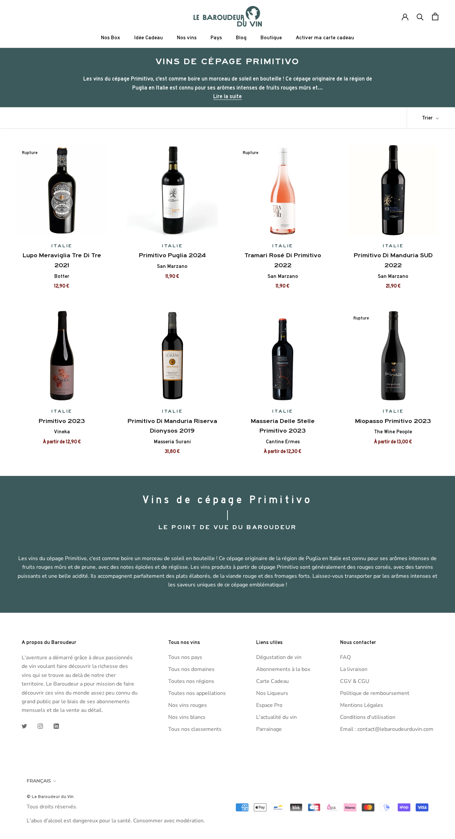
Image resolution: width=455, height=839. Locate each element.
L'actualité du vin (276, 717)
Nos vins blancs (187, 717)
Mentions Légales (361, 705)
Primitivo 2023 (62, 421)
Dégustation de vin (278, 657)
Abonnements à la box (283, 669)
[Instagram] (40, 726)
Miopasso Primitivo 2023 (393, 421)
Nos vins (187, 37)
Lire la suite (227, 96)
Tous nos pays (185, 657)
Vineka (62, 431)
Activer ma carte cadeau (325, 37)
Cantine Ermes (283, 441)
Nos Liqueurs (272, 693)
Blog (241, 37)
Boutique (271, 37)
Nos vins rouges (187, 705)
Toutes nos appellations (197, 693)
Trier (428, 117)
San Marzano (172, 266)
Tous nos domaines (191, 669)
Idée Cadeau (148, 37)
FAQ (345, 657)
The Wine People (393, 431)
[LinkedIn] (56, 726)
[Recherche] (420, 16)
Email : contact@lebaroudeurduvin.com (386, 729)
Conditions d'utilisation (367, 717)
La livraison (353, 669)
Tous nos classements (195, 729)
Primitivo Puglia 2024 (172, 255)
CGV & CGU (354, 681)
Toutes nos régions (191, 681)
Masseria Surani (172, 441)
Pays (216, 37)
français (39, 781)
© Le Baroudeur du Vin (50, 796)
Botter (61, 276)
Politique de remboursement (374, 693)
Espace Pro (269, 705)
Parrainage (269, 729)
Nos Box (110, 37)
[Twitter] (24, 726)
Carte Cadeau (272, 681)
